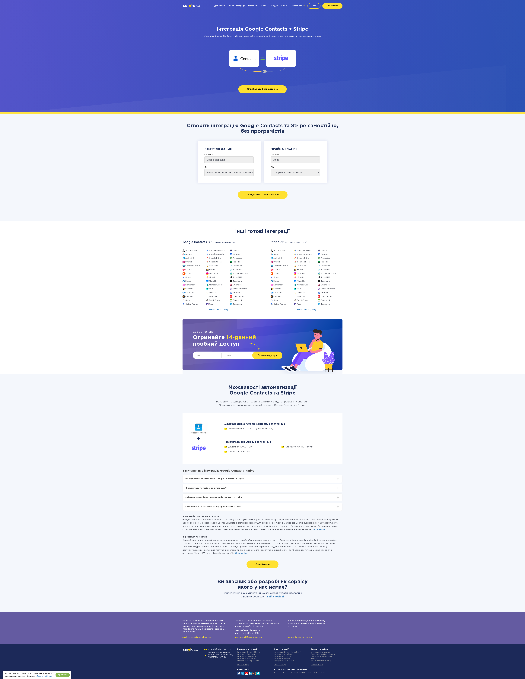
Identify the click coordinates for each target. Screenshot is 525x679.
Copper (188, 269)
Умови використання (320, 652)
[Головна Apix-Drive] (191, 6)
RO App (236, 254)
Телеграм (237, 304)
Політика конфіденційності (323, 654)
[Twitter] (258, 673)
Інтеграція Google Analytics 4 (287, 652)
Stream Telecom (240, 273)
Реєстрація (332, 6)
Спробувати (262, 564)
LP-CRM (212, 277)
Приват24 (237, 300)
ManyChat (213, 281)
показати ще (243, 664)
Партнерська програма (321, 656)
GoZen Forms (191, 304)
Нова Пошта (238, 296)
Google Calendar (216, 254)
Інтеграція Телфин (282, 658)
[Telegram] (242, 673)
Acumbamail (191, 250)
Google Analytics (217, 250)
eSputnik (237, 292)
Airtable (188, 254)
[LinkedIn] (250, 673)
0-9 (323, 672)
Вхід (314, 6)
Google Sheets (215, 262)
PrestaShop (214, 300)
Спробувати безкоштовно (262, 89)
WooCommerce (240, 289)
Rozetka (236, 262)
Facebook (189, 292)
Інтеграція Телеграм (246, 654)
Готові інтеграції (236, 6)
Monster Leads (216, 285)
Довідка (274, 6)
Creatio (188, 273)
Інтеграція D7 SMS (282, 656)
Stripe (239, 36)
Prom (211, 304)
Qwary (236, 250)
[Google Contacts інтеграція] (244, 58)
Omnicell (213, 292)
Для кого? (219, 6)
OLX (211, 289)
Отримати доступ (267, 355)
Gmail (187, 300)
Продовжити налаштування (263, 195)
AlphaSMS (189, 258)
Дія (205, 167)
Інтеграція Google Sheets (248, 652)
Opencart (213, 296)
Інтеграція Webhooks (247, 658)
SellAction (237, 266)
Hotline (212, 269)
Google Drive (215, 258)
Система (208, 154)
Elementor (190, 285)
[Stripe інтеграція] (281, 58)
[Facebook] (238, 673)
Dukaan (188, 281)
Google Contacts (224, 36)
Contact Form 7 (192, 266)
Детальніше (318, 529)
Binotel (188, 262)
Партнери (253, 6)
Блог (263, 6)
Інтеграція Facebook (246, 656)
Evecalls (189, 289)
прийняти (62, 675)
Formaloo (189, 296)
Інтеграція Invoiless (283, 654)
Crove (188, 277)
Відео (284, 6)
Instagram (213, 273)
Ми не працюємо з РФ (321, 661)
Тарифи (314, 658)
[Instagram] (254, 673)
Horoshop (213, 266)
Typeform (237, 281)
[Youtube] (246, 673)
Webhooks (237, 285)
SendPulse (237, 269)
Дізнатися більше (44, 676)
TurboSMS (237, 277)
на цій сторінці (274, 597)
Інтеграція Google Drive (248, 661)
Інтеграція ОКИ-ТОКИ (284, 661)
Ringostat (237, 258)
